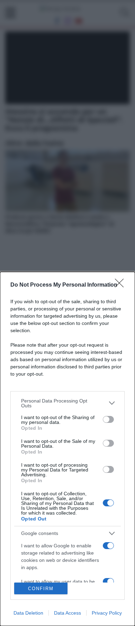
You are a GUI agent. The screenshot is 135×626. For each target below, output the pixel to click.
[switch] (108, 419)
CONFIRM (41, 588)
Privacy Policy (107, 613)
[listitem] (67, 403)
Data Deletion (28, 613)
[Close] (121, 285)
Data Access (67, 613)
